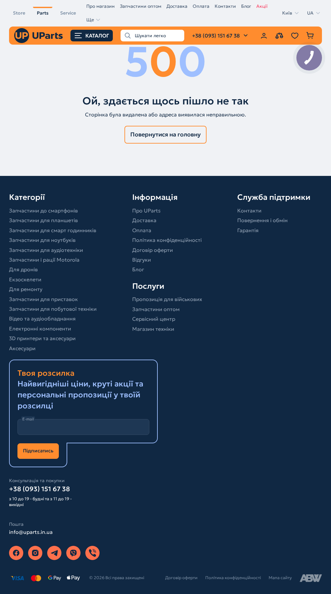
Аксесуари (22, 348)
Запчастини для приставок (43, 299)
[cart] (310, 35)
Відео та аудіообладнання (42, 318)
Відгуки (141, 259)
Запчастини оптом (140, 6)
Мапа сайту (280, 577)
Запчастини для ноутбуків (42, 240)
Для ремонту (25, 289)
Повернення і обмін (262, 220)
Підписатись (38, 451)
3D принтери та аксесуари (42, 338)
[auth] (263, 35)
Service (68, 13)
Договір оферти (152, 250)
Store (19, 13)
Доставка (176, 6)
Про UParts (146, 210)
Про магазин (100, 6)
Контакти (225, 6)
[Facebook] (16, 553)
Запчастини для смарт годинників (52, 230)
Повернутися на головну (165, 134)
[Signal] (92, 553)
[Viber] (73, 553)
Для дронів (23, 269)
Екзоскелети (25, 279)
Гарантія (248, 230)
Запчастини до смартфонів (43, 210)
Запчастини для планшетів (43, 220)
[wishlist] (294, 35)
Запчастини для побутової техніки (53, 309)
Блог (246, 6)
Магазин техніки (153, 329)
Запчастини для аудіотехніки (46, 250)
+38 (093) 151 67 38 (39, 489)
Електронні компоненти (40, 328)
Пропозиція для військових (167, 299)
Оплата (201, 6)
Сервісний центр (153, 319)
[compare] (279, 35)
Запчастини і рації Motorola (44, 259)
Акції (262, 6)
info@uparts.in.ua (31, 532)
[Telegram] (54, 553)
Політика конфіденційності (167, 240)
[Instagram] (35, 553)
